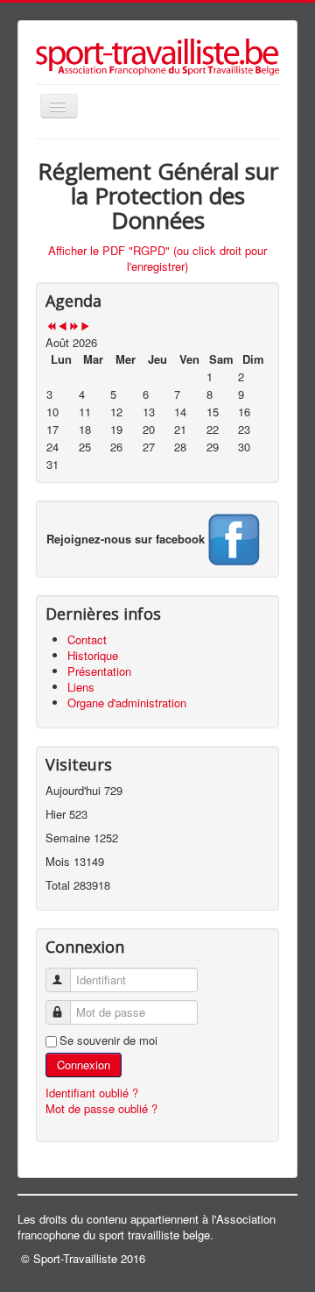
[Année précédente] (51, 326)
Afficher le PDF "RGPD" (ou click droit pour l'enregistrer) (157, 258)
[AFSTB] (233, 537)
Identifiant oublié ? (92, 1092)
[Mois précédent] (62, 326)
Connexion (83, 1064)
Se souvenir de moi (109, 1040)
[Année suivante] (74, 326)
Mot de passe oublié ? (102, 1108)
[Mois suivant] (85, 326)
